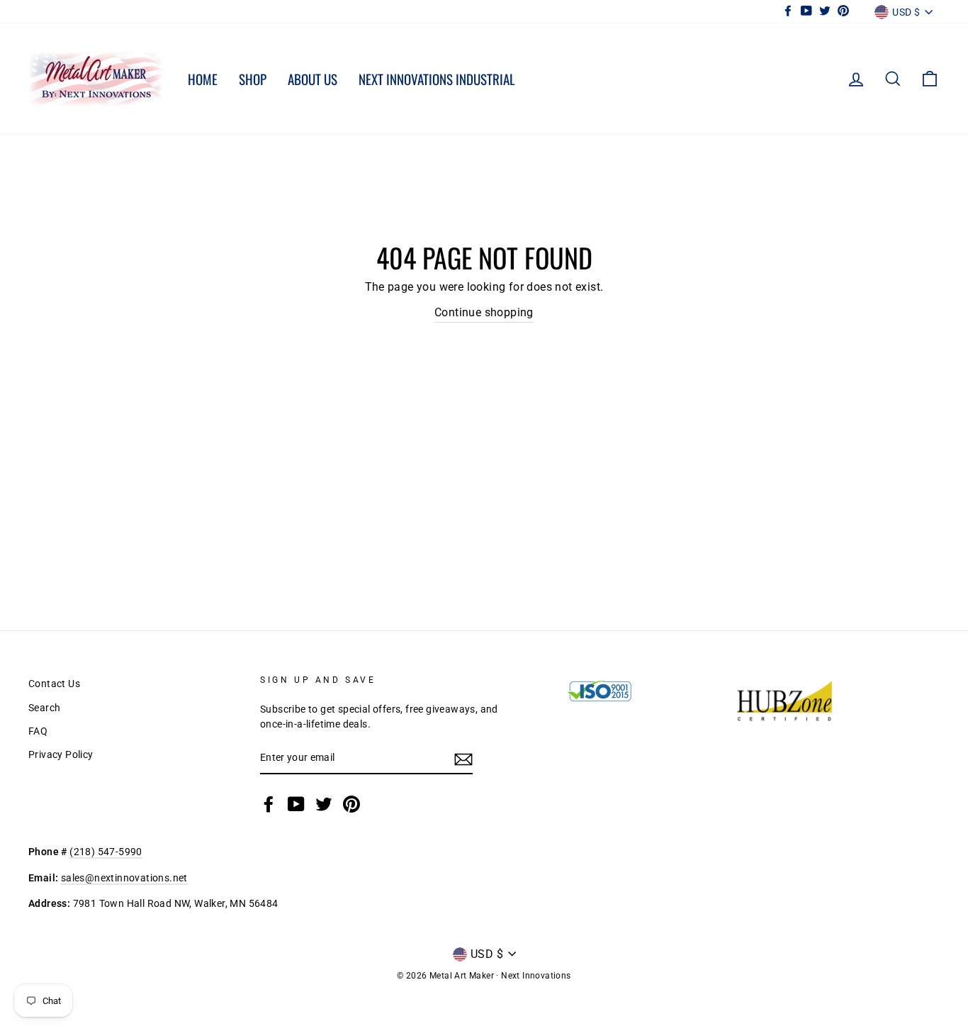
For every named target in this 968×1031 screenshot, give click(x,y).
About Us (312, 79)
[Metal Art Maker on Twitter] (323, 804)
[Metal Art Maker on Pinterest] (351, 804)
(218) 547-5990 (105, 851)
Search (44, 707)
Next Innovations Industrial (437, 79)
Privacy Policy (61, 754)
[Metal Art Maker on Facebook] (268, 804)
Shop (252, 79)
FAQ (37, 731)
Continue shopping (484, 312)
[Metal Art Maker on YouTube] (296, 804)
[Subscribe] (463, 758)
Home (203, 79)
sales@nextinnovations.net (124, 878)
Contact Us (54, 683)
